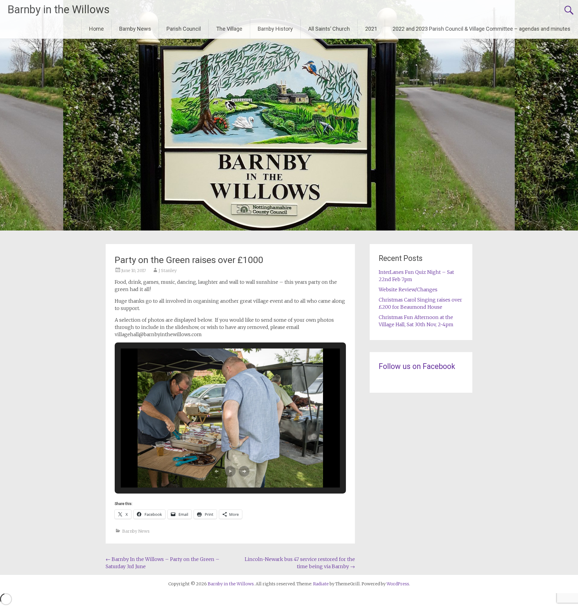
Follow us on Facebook (417, 366)
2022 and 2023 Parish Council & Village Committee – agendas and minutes (481, 29)
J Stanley (168, 270)
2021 (371, 29)
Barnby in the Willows (59, 9)
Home (96, 29)
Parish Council (183, 29)
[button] (216, 471)
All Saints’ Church (329, 29)
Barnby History (275, 29)
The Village (229, 29)
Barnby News (135, 29)
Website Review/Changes (408, 289)
